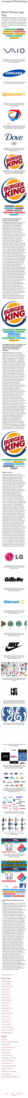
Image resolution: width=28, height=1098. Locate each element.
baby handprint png (9, 206)
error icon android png (20, 329)
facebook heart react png (8, 329)
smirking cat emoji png (20, 33)
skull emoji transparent (8, 33)
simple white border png (19, 31)
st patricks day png (21, 892)
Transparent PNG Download (14, 1)
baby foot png (9, 210)
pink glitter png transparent (20, 459)
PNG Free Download (6, 1049)
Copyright (14, 1095)
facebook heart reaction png (9, 338)
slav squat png (9, 36)
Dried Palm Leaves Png (7, 1027)
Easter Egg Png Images (7, 1032)
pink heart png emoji (19, 464)
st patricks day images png (9, 894)
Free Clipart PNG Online (7, 1055)
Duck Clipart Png (5, 1011)
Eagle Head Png (5, 994)
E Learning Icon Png (6, 1019)
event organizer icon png (9, 331)
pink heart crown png (20, 466)
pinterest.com (9, 974)
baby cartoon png (19, 208)
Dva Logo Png (5, 1005)
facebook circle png (14, 340)
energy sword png (20, 331)
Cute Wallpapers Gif (6, 1074)
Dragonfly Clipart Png (6, 981)
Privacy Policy (19, 1093)
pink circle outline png (18, 462)
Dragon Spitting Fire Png (7, 986)
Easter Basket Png (6, 997)
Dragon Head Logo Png (7, 1013)
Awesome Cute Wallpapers (8, 1060)
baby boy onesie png (19, 212)
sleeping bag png (18, 36)
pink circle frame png (8, 464)
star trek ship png (8, 896)
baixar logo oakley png (9, 212)
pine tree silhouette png (8, 466)
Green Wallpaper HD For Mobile (9, 1058)
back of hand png (14, 214)
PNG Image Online (6, 1044)
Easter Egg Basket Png (7, 1008)
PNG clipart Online (6, 1052)
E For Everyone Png (6, 1024)
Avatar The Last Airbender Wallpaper (10, 1041)
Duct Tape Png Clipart (7, 1000)
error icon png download (14, 334)
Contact (12, 1093)
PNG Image (4, 1039)
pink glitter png (8, 462)
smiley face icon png (7, 31)
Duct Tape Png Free (6, 984)
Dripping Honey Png (6, 1002)
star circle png (6, 889)
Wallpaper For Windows (7, 1068)
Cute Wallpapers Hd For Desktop (9, 1071)
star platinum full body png (9, 892)
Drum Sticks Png (5, 1016)
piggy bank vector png (7, 459)
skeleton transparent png (10, 29)
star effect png (22, 889)
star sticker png (14, 889)
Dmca (6, 1093)
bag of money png (18, 210)
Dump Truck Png (5, 992)
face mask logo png (21, 338)
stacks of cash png (21, 894)
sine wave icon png (14, 38)
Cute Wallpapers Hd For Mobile (9, 1066)
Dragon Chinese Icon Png (7, 1030)
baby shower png (19, 206)
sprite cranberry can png (18, 896)
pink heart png (14, 468)
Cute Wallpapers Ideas (7, 1063)
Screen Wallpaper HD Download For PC (11, 1077)
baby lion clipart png (9, 208)
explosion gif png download (14, 336)
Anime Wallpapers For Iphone (8, 1047)
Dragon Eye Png (5, 989)
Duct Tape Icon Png (6, 1021)
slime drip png (20, 29)
